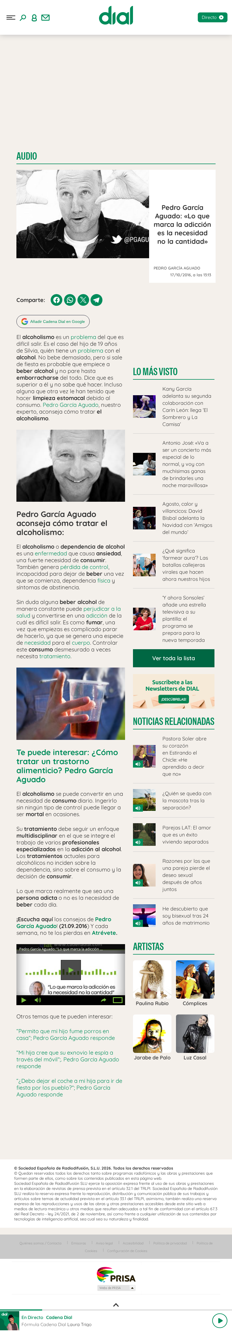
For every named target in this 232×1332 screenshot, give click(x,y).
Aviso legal (104, 1243)
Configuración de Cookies (127, 1251)
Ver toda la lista (173, 658)
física (103, 580)
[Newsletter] (45, 17)
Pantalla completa (118, 1000)
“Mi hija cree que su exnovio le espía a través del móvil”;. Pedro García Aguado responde (67, 1059)
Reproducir (71, 970)
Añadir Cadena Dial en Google (57, 321)
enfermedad (51, 553)
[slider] (116, 1310)
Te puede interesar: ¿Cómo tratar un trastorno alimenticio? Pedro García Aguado (67, 765)
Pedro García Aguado (70, 404)
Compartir (104, 1000)
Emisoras (78, 1243)
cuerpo (81, 642)
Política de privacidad (170, 1243)
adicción (97, 615)
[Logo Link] (116, 15)
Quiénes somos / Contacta (40, 1243)
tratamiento (54, 656)
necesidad (37, 642)
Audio (26, 156)
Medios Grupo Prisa (116, 1288)
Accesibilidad (133, 1243)
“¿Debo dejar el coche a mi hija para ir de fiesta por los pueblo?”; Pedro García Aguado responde (69, 1087)
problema (83, 336)
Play (219, 1320)
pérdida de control (84, 566)
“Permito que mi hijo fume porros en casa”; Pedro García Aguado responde (65, 1034)
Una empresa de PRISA (116, 1274)
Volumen (38, 1000)
